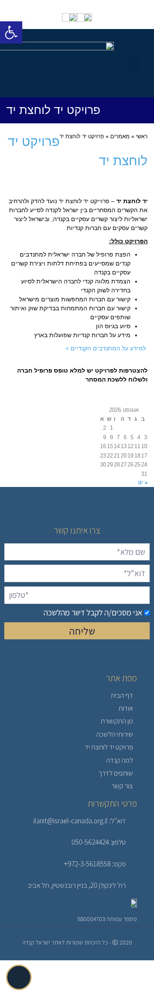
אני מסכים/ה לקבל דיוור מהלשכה (93, 612)
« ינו (143, 482)
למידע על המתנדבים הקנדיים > (106, 348)
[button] (135, 63)
